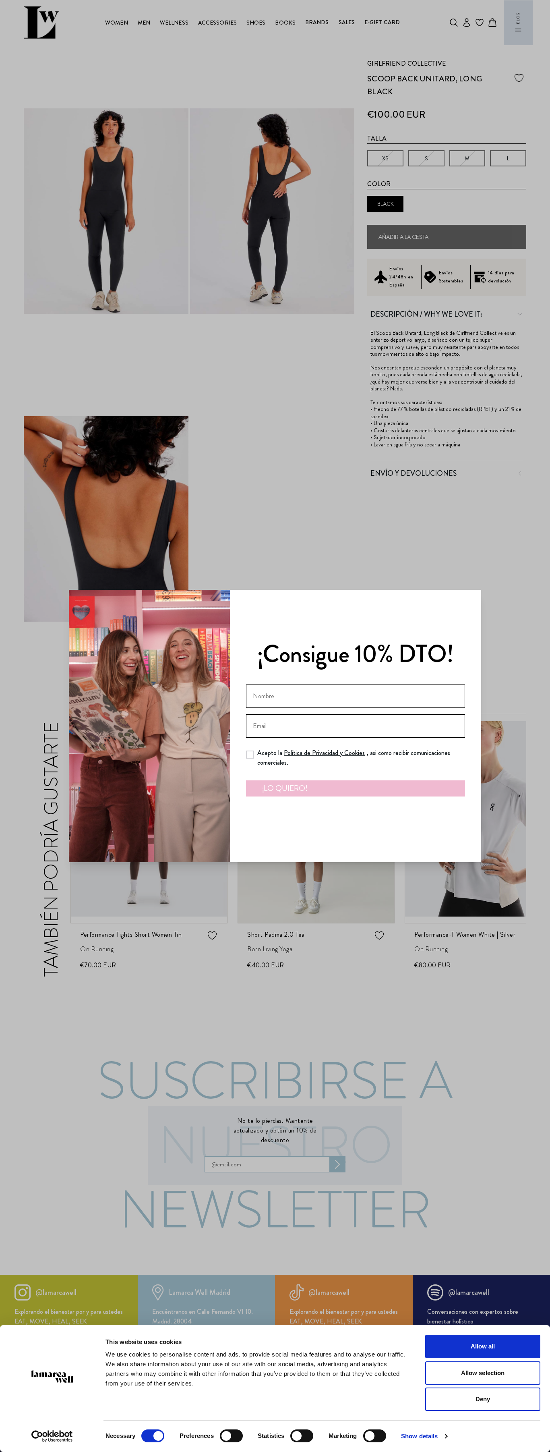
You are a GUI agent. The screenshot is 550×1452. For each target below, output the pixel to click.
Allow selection (483, 1372)
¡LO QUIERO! (285, 788)
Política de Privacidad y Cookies (324, 752)
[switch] (231, 1435)
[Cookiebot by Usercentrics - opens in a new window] (52, 1436)
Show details (419, 1436)
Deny (483, 1399)
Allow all (483, 1346)
